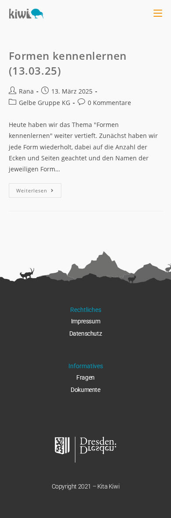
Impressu (83, 321)
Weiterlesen (38, 188)
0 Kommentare (109, 102)
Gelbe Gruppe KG (44, 102)
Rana (26, 91)
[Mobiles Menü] (157, 13)
